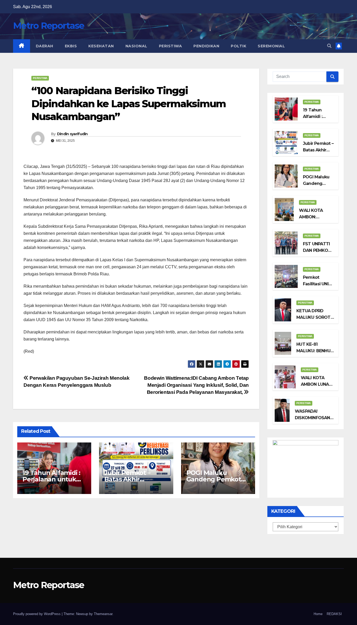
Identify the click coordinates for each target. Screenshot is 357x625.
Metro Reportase (48, 25)
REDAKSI (334, 614)
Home (318, 614)
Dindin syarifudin (72, 134)
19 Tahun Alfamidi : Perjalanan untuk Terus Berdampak (51, 479)
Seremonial (271, 46)
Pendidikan (206, 46)
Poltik (238, 46)
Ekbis (71, 46)
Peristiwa (170, 46)
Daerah (44, 46)
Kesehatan (101, 46)
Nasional (136, 46)
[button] (329, 46)
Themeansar (103, 614)
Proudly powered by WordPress (37, 614)
